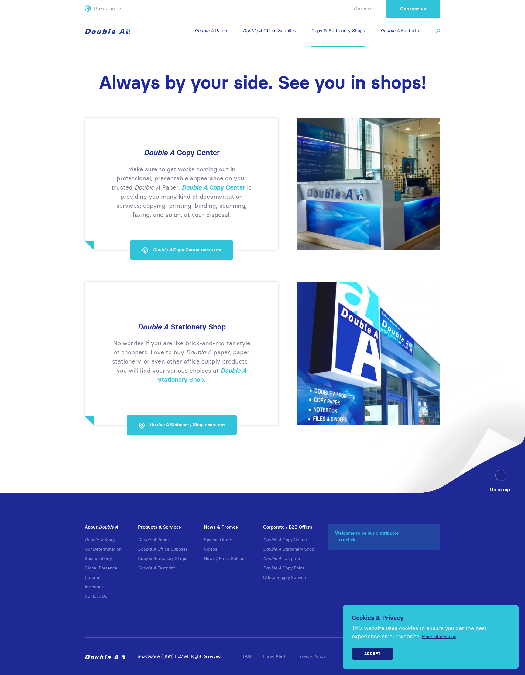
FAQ (247, 656)
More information (439, 636)
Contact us (413, 9)
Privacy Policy (311, 656)
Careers (363, 9)
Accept (372, 653)
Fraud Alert (274, 656)
